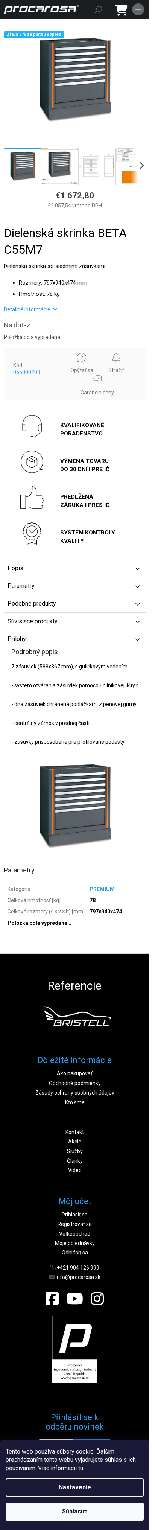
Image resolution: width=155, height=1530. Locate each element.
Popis (15, 568)
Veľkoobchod (74, 1234)
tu (80, 1468)
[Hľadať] (98, 9)
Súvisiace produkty (33, 621)
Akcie (74, 1142)
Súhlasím (75, 1511)
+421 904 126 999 (78, 1268)
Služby (75, 1151)
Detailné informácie (27, 309)
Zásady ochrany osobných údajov (74, 1093)
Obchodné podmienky (75, 1083)
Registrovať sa (75, 1224)
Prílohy (17, 638)
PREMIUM (102, 889)
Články (75, 1161)
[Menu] (138, 9)
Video (75, 1170)
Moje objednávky (75, 1243)
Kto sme (75, 1102)
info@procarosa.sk (78, 1277)
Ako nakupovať (75, 1073)
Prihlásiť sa (75, 1215)
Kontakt (74, 1132)
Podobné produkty (32, 603)
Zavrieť (17, 352)
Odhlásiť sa (75, 1253)
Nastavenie (75, 1487)
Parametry (21, 585)
